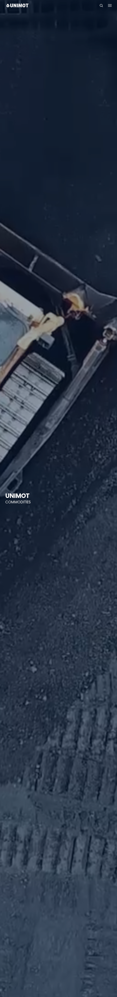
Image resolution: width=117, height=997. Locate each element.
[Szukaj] (101, 5)
